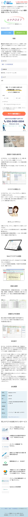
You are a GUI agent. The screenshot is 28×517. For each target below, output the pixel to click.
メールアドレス (5, 101)
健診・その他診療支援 (7, 64)
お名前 (3, 95)
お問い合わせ (20, 513)
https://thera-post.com (13, 417)
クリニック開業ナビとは (10, 513)
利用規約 (6, 515)
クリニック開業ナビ (4, 508)
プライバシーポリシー (14, 515)
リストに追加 (7, 33)
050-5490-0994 (22, 2)
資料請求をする (20, 33)
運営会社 (22, 515)
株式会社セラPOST (5, 28)
